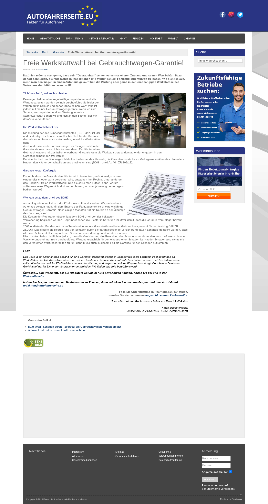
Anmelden (209, 479)
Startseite (32, 52)
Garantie (58, 52)
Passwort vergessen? (215, 485)
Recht (45, 52)
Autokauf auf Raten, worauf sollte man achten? (57, 330)
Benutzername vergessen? (218, 488)
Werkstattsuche (33, 276)
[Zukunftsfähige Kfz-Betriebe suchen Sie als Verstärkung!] (219, 140)
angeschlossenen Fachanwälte (166, 295)
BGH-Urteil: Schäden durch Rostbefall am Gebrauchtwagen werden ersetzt (74, 326)
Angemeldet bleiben (215, 471)
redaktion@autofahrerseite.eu (43, 285)
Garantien (42, 69)
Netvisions (237, 499)
